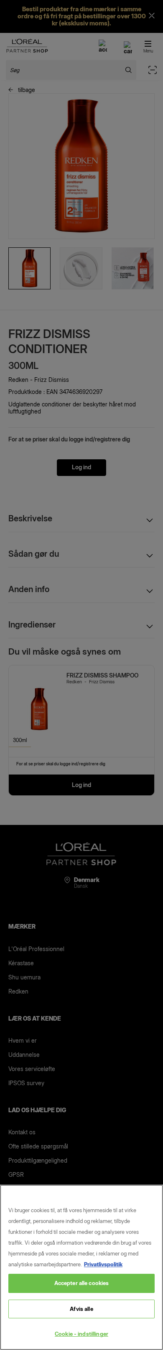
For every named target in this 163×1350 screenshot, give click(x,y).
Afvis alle (81, 1308)
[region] (81, 1267)
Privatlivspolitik (103, 1264)
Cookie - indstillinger (81, 1333)
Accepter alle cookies (81, 1283)
